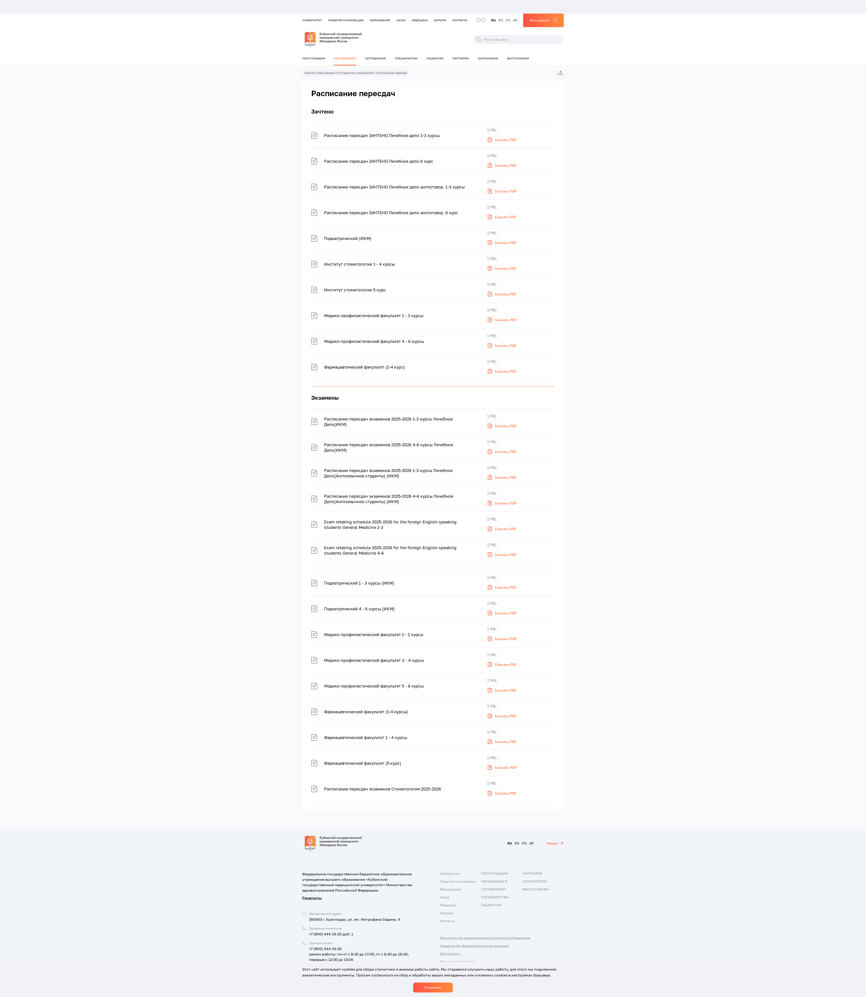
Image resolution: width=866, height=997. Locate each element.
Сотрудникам (375, 58)
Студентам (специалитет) (358, 72)
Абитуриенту (450, 953)
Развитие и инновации (346, 20)
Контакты (459, 20)
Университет (312, 20)
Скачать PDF (506, 139)
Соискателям (535, 881)
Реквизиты (312, 898)
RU (493, 20)
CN (508, 20)
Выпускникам (518, 58)
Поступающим (313, 58)
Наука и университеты (458, 961)
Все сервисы (540, 20)
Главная (309, 72)
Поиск (479, 39)
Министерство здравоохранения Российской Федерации (485, 938)
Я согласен (433, 987)
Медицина (420, 20)
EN (500, 20)
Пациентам (434, 58)
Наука (400, 20)
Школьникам (488, 58)
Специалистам (406, 58)
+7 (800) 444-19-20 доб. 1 (331, 934)
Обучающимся (345, 58)
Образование (380, 20)
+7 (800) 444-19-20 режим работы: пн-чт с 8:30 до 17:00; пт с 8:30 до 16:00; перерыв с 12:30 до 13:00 (359, 954)
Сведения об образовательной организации (474, 946)
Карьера (440, 20)
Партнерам (460, 58)
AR (515, 20)
